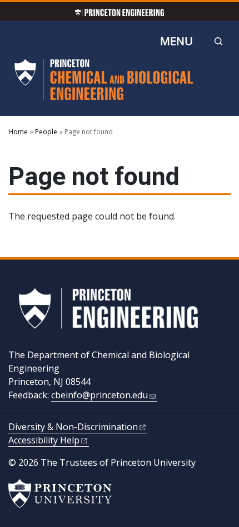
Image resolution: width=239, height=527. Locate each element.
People (46, 131)
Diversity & (73, 427)
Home (18, 131)
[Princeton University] (60, 493)
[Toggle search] (218, 41)
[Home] (104, 84)
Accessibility (43, 440)
